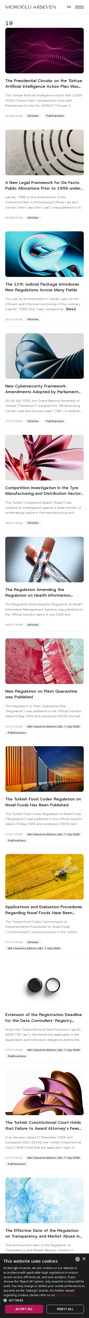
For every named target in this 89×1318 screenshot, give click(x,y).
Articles (33, 115)
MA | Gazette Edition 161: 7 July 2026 (54, 726)
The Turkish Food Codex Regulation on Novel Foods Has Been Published (43, 801)
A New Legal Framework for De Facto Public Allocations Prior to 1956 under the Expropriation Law (43, 188)
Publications (55, 115)
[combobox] (77, 1259)
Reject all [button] (65, 1309)
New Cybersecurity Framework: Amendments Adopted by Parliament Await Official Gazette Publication (41, 391)
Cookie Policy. (65, 1295)
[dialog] (44, 1286)
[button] (79, 6)
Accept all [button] (24, 1309)
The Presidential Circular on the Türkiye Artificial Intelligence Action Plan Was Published (43, 86)
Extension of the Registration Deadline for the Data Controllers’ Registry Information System (43, 1020)
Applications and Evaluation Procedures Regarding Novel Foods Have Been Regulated (43, 912)
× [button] (84, 1259)
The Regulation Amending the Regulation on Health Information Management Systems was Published (42, 595)
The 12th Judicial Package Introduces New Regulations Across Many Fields (42, 287)
